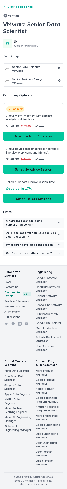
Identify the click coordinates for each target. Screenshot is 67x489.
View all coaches (20, 7)
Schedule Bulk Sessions (33, 199)
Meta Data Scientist (16, 371)
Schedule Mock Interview (33, 136)
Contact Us (11, 287)
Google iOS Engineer (48, 323)
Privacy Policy (44, 480)
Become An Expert (17, 294)
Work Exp (11, 56)
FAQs (7, 281)
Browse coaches (14, 306)
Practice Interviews (16, 301)
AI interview (12, 311)
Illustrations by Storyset (33, 484)
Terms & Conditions (24, 480)
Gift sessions (12, 317)
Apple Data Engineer (17, 394)
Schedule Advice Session (33, 169)
